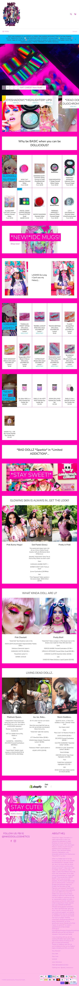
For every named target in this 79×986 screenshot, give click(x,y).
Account (75, 31)
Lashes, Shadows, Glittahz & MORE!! (36, 87)
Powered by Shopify (20, 980)
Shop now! (15, 244)
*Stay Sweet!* (31, 475)
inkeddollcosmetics (10, 980)
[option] (39, 72)
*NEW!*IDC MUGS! (35, 237)
